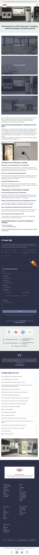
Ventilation (21, 499)
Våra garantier (5, 496)
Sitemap (23, 549)
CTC (4, 509)
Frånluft (21, 500)
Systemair (5, 517)
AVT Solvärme (22, 487)
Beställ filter (21, 514)
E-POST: (21, 540)
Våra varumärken (6, 506)
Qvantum (4, 518)
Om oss (4, 523)
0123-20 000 (9, 225)
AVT (4, 508)
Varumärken (5, 505)
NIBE (4, 515)
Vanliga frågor (5, 527)
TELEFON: (9, 540)
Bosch (4, 514)
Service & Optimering (24, 505)
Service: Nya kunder (23, 512)
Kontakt (21, 523)
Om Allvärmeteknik (6, 524)
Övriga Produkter (23, 483)
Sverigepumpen (6, 512)
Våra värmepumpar (6, 484)
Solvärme (21, 484)
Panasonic (5, 511)
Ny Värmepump (6, 483)
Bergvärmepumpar (6, 490)
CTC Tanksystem (22, 493)
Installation (5, 493)
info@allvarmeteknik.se (11, 226)
